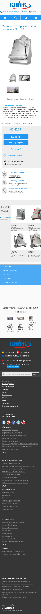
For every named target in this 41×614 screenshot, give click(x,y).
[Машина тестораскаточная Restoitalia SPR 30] (20, 51)
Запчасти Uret (6, 530)
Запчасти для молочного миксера (13, 542)
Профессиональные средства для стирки (15, 587)
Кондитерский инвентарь (10, 506)
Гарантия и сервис (8, 386)
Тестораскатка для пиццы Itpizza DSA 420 (17, 255)
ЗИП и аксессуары (8, 519)
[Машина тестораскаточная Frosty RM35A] (34, 214)
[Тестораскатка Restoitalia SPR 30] (24, 78)
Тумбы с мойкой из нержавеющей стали (15, 483)
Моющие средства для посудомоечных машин (17, 584)
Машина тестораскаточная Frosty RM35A (34, 229)
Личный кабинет (7, 395)
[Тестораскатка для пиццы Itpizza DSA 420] (17, 240)
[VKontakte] (4, 422)
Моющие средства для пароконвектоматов (16, 581)
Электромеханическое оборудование (14, 435)
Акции (4, 400)
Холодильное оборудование (11, 441)
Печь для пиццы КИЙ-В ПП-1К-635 (10, 327)
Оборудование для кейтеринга (12, 433)
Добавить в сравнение (13, 164)
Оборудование (6, 427)
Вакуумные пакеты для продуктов (13, 551)
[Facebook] (13, 422)
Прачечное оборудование (10, 449)
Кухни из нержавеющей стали (11, 463)
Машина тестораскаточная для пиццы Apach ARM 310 (34, 255)
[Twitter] (18, 422)
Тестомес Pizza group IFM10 (32, 326)
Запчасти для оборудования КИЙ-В (13, 522)
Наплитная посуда (8, 492)
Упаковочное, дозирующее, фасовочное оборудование (20, 444)
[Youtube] (23, 422)
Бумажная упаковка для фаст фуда (13, 554)
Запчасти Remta (7, 536)
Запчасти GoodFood (8, 539)
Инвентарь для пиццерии (10, 503)
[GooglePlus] (9, 422)
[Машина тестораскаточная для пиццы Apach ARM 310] (34, 240)
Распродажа (6, 403)
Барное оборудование (9, 438)
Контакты (5, 389)
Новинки (4, 397)
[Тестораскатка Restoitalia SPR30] (13, 89)
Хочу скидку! (16, 149)
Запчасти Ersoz (7, 533)
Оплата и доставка (8, 384)
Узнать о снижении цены (14, 161)
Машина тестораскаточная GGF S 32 (17, 229)
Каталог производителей (10, 406)
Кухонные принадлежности (11, 501)
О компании (6, 381)
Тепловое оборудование (10, 430)
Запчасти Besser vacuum (10, 528)
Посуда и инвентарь (8, 489)
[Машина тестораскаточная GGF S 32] (17, 214)
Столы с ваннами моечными (11, 474)
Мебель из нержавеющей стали (12, 461)
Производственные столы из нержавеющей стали (18, 466)
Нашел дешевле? (14, 155)
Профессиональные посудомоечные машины (17, 446)
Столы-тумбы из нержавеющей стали (14, 469)
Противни (5, 498)
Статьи (4, 392)
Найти (35, 374)
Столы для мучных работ (10, 477)
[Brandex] (20, 608)
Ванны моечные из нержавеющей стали (15, 480)
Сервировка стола (8, 509)
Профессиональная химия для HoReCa (14, 578)
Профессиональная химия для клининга (15, 597)
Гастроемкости (6, 495)
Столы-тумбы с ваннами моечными (13, 472)
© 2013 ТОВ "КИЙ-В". (8, 605)
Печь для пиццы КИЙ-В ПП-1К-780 (20, 327)
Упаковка (5, 548)
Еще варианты (5, 217)
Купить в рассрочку (16, 142)
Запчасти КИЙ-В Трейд (9, 525)
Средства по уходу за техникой (12, 589)
